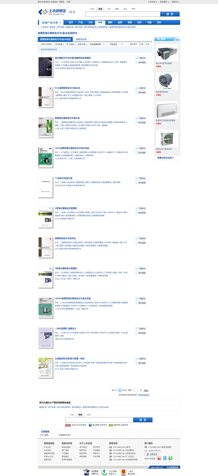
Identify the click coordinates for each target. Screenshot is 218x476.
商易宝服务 (66, 447)
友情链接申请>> (65, 435)
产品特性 (98, 273)
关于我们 (83, 447)
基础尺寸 (111, 152)
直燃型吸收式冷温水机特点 (72, 243)
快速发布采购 (49, 453)
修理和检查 (96, 182)
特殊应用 (120, 152)
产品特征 (71, 212)
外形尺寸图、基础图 (99, 125)
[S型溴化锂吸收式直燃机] (45, 217)
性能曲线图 (105, 92)
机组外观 (71, 182)
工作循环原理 (115, 303)
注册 (68, 2)
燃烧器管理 (106, 182)
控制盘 (68, 246)
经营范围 (88, 122)
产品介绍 (65, 333)
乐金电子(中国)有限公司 (75, 186)
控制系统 (93, 306)
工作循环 (74, 152)
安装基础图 (70, 216)
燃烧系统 (79, 155)
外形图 (125, 92)
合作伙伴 (96, 447)
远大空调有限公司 (67, 339)
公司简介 (87, 62)
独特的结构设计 (77, 273)
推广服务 (65, 450)
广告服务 (65, 453)
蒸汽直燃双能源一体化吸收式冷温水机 (72, 366)
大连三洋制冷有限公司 (69, 369)
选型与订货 (84, 333)
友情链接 (45, 431)
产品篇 (65, 65)
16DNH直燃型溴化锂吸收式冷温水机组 (73, 298)
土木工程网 (43, 435)
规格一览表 (59, 125)
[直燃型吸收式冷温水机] (45, 247)
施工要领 (88, 95)
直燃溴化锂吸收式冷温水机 (67, 118)
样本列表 (60, 27)
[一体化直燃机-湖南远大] (45, 338)
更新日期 (81, 44)
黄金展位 (65, 457)
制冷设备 (78, 27)
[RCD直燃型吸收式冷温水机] (45, 97)
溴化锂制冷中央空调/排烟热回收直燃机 (73, 58)
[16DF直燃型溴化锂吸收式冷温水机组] (45, 157)
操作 (87, 182)
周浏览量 (58, 44)
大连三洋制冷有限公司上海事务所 (73, 129)
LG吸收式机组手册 (63, 178)
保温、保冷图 (78, 276)
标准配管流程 (67, 155)
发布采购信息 (143, 395)
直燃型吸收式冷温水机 (65, 238)
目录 (73, 62)
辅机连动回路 (78, 246)
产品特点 (104, 303)
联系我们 (83, 450)
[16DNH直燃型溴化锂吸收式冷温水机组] (45, 308)
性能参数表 (116, 92)
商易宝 (52, 27)
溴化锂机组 (103, 27)
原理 (63, 182)
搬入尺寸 (67, 95)
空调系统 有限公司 (67, 219)
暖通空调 (69, 27)
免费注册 (47, 460)
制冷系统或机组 (90, 27)
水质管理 (93, 152)
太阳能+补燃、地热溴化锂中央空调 (98, 363)
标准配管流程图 (106, 306)
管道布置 (80, 182)
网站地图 (83, 457)
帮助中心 (175, 2)
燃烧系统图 (103, 276)
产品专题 (96, 457)
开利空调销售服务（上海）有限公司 (74, 309)
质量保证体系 (107, 62)
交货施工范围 (84, 125)
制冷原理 (94, 92)
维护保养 (117, 182)
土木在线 (151, 2)
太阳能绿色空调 (120, 363)
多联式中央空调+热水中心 (72, 363)
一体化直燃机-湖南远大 (65, 328)
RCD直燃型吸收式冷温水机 (67, 88)
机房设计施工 (115, 333)
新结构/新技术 (119, 122)
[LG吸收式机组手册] (45, 187)
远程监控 (89, 273)
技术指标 (94, 333)
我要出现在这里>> (165, 158)
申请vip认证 (48, 457)
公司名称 (65, 62)
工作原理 (80, 212)
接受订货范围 (71, 125)
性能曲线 (65, 306)
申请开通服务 (67, 460)
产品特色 (65, 152)
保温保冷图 (77, 95)
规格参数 (83, 152)
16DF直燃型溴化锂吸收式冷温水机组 (72, 148)
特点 (87, 92)
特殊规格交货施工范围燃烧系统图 (91, 216)
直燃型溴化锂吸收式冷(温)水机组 (122, 27)
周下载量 (70, 44)
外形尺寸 (102, 152)
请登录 (61, 2)
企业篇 (79, 62)
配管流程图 (103, 246)
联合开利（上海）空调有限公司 (72, 159)
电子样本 (47, 450)
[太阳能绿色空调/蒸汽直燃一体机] (45, 368)
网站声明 (83, 453)
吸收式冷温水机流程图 (103, 122)
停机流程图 (91, 246)
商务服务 (163, 2)
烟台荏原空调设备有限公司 (70, 98)
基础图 (59, 95)
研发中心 (96, 62)
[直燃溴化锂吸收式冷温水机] (45, 127)
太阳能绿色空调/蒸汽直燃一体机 (70, 358)
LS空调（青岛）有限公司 (70, 279)
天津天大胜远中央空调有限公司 (72, 68)
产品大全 (47, 447)
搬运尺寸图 (121, 212)
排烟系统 (89, 155)
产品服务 (96, 450)
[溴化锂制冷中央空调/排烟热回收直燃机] (45, 67)
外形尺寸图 (101, 212)
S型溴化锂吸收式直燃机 (66, 208)
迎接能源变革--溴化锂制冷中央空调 (84, 65)
